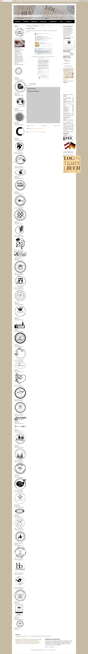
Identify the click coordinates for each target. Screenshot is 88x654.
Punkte (72, 114)
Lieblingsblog (65, 108)
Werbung (65, 130)
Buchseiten (43, 21)
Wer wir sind (68, 129)
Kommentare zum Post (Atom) (37, 128)
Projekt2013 (65, 114)
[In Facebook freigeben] (33, 83)
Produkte (25, 21)
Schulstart (65, 120)
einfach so (65, 102)
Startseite (17, 21)
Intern (61, 21)
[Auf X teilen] (32, 83)
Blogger (55, 650)
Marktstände (65, 112)
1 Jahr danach (67, 97)
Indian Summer (69, 104)
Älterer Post (57, 125)
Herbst (64, 104)
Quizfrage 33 (66, 63)
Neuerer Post (30, 125)
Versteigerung (67, 126)
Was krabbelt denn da (68, 127)
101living (28, 636)
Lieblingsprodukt (66, 110)
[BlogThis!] (31, 83)
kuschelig (65, 107)
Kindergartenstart (66, 106)
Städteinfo (72, 120)
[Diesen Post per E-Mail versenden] (29, 83)
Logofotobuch (66, 111)
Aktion (64, 99)
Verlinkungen (53, 21)
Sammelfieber (70, 119)
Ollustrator (46, 650)
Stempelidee (69, 121)
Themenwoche (68, 123)
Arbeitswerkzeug (66, 100)
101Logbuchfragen (67, 98)
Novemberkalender (67, 113)
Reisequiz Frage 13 (68, 65)
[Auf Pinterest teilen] (35, 83)
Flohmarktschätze (69, 103)
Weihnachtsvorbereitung (68, 128)
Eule (72, 102)
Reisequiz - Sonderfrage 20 (67, 60)
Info (64, 105)
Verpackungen (71, 124)
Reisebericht (68, 115)
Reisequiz (68, 21)
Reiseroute (34, 21)
